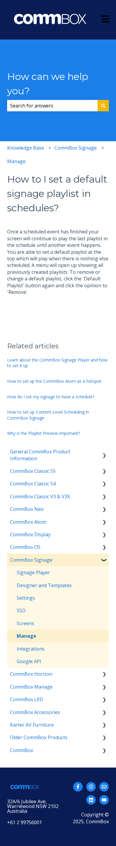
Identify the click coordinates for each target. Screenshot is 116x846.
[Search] (103, 105)
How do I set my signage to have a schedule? (50, 397)
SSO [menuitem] (21, 610)
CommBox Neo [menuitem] (27, 509)
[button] (104, 452)
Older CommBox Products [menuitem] (39, 737)
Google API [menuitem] (29, 661)
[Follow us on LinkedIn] (91, 800)
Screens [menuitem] (25, 623)
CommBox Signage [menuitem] (31, 560)
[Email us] (104, 787)
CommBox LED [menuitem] (26, 699)
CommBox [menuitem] (21, 750)
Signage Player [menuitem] (33, 572)
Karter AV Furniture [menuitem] (32, 725)
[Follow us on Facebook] (78, 787)
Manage (16, 161)
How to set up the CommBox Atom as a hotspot (54, 381)
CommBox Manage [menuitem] (31, 687)
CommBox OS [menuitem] (25, 547)
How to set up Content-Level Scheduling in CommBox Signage (48, 415)
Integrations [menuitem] (31, 648)
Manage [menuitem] (26, 636)
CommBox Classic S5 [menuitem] (33, 471)
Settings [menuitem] (26, 598)
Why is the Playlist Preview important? (43, 433)
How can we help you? (47, 84)
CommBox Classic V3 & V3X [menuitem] (40, 496)
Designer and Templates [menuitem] (44, 585)
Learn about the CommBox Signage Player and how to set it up (57, 363)
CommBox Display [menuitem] (30, 534)
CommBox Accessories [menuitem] (35, 712)
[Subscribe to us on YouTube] (104, 800)
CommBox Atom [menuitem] (28, 522)
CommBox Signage (75, 148)
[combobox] (52, 105)
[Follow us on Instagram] (91, 787)
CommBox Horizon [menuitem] (31, 674)
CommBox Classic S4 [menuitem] (33, 483)
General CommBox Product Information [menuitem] (40, 454)
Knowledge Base (25, 148)
